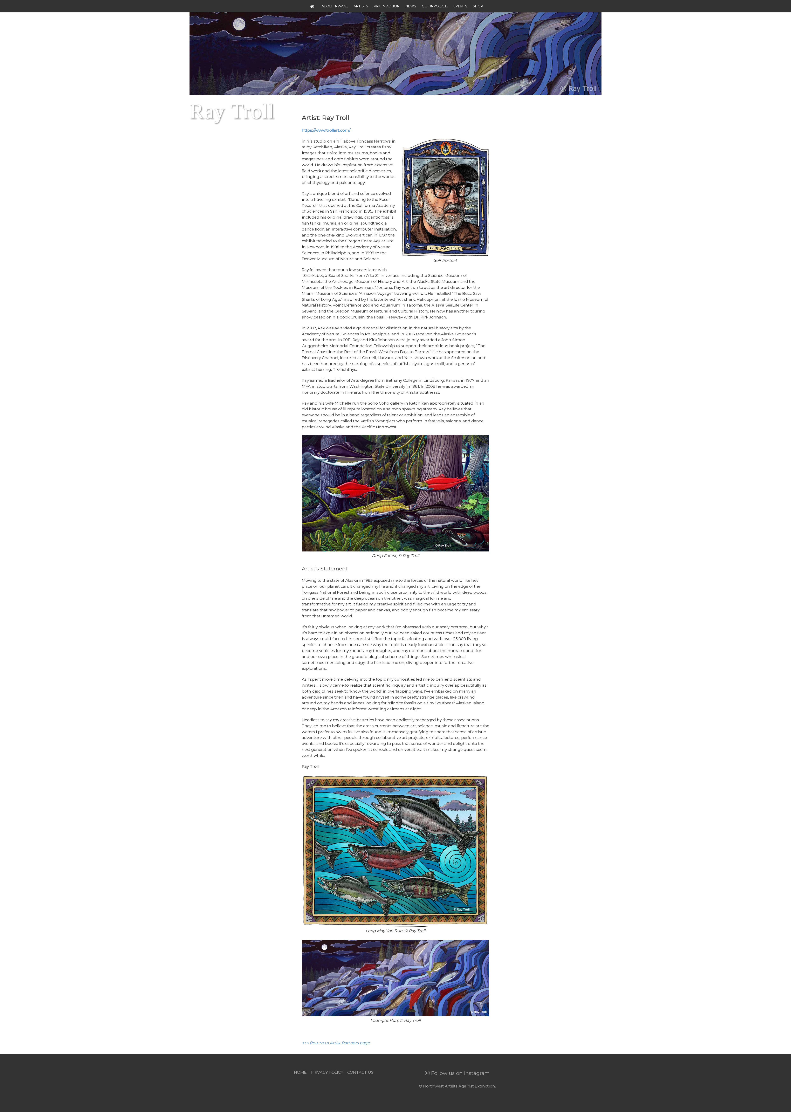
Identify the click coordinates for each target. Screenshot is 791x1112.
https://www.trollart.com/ (326, 130)
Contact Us (360, 1072)
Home (300, 1072)
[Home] (313, 6)
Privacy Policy (327, 1072)
